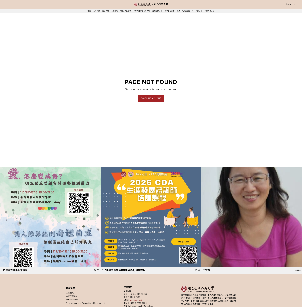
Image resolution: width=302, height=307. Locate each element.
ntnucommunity (136, 300)
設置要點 (70, 292)
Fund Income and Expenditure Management (85, 303)
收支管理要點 (71, 296)
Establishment (72, 299)
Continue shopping (151, 98)
